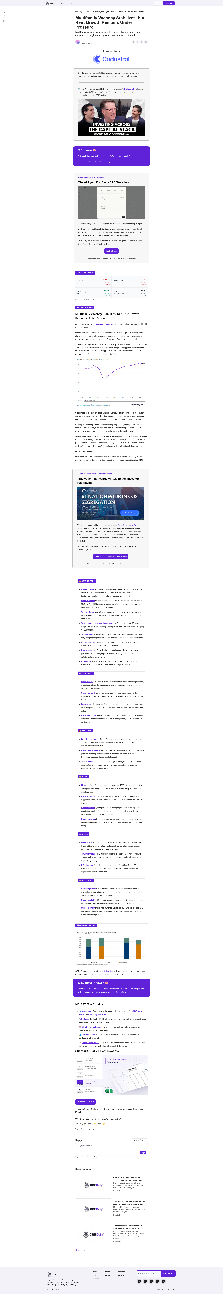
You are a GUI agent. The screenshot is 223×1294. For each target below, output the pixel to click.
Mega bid (85, 785)
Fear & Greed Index (90, 1043)
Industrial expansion (90, 739)
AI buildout (86, 661)
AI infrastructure (88, 642)
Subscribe (169, 3)
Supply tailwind (88, 693)
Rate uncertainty (88, 650)
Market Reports (88, 1035)
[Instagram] (157, 1281)
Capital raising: (87, 589)
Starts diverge (87, 682)
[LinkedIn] (145, 1281)
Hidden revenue (88, 819)
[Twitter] (139, 1281)
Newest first (138, 1140)
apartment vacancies (104, 324)
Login (158, 3)
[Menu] (177, 3)
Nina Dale (85, 41)
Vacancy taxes (87, 612)
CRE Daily (78, 12)
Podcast (85, 1019)
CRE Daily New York (97, 1015)
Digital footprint (88, 808)
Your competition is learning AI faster (97, 623)
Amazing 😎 (80, 1124)
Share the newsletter (85, 1102)
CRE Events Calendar (91, 1027)
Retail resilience (88, 796)
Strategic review (88, 908)
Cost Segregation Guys (128, 525)
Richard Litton (130, 89)
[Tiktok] (151, 1281)
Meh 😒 (101, 1124)
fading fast (108, 971)
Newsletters (87, 1011)
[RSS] (163, 1281)
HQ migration (87, 865)
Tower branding (88, 854)
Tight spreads (87, 634)
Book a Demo (111, 251)
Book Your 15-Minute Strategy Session (111, 557)
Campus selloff (87, 900)
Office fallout (86, 843)
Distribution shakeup (90, 750)
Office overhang (88, 601)
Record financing (88, 715)
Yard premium (87, 762)
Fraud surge (86, 704)
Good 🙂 (92, 1124)
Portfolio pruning (88, 889)
